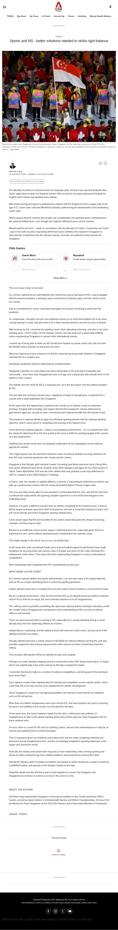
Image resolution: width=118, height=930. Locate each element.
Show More (59, 278)
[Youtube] (69, 913)
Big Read (21, 16)
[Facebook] (48, 913)
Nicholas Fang (15, 171)
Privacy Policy (58, 903)
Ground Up (59, 16)
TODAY (10, 16)
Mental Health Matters (100, 16)
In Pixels (46, 16)
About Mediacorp (28, 903)
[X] (62, 913)
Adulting (82, 16)
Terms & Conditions (43, 903)
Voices (71, 16)
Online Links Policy (89, 903)
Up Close (33, 16)
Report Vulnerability (72, 903)
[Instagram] (55, 913)
